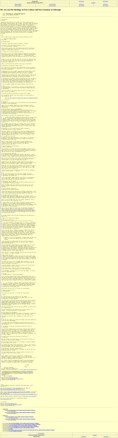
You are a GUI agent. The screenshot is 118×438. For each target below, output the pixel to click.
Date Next (81, 4)
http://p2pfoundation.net (19, 388)
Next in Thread (18, 5)
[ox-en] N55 (10, 428)
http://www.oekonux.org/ (12, 377)
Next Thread (81, 5)
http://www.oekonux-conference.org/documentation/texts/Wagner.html (18, 209)
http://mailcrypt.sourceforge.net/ (29, 369)
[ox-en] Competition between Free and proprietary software (21, 427)
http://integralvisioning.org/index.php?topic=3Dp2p (12, 389)
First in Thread (18, 4)
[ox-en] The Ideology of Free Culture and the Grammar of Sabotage (19, 416)
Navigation (105, 1)
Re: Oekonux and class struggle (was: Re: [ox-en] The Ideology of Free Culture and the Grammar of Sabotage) (32, 429)
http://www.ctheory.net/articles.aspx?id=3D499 (19, 391)
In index (93, 2)
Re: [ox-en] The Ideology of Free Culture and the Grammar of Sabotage (20, 410)
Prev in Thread (52, 5)
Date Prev (105, 4)
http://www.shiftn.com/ (5, 399)
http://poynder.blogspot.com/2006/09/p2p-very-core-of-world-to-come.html (17, 392)
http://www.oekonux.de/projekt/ (15, 378)
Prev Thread (105, 5)
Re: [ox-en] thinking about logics (15, 431)
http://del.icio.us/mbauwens (29, 396)
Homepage (81, 1)
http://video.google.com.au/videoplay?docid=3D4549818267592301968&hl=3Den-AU (18, 394)
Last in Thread (52, 4)
